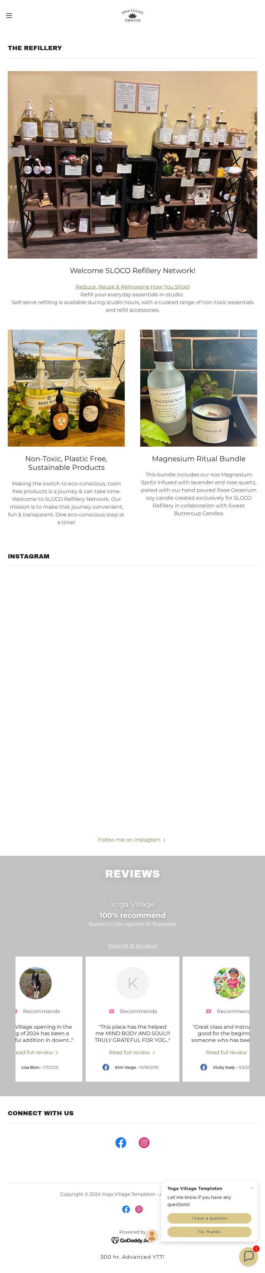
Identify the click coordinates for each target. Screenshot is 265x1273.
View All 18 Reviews (132, 946)
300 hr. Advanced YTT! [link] (132, 1257)
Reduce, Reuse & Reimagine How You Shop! (133, 287)
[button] (22, 15)
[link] (132, 15)
